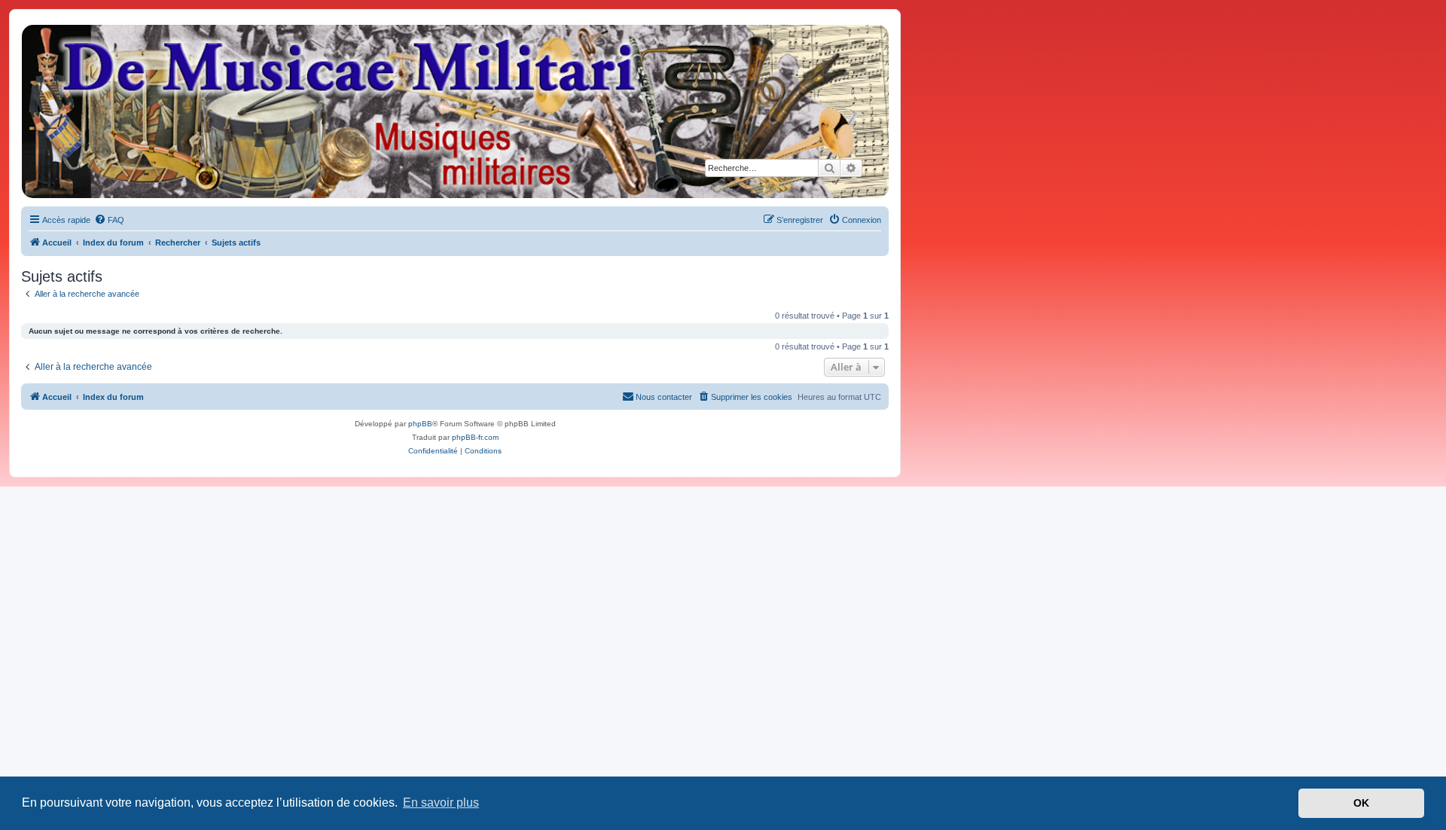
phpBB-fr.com (475, 437)
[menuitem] (109, 220)
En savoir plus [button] (441, 802)
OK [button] (1361, 803)
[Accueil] (454, 111)
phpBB (420, 424)
